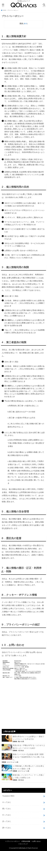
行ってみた (6, 815)
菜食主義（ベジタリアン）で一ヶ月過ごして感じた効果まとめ (28, 776)
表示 (25, 23)
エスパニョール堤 (12, 762)
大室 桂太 (21, 750)
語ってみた (6, 821)
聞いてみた (6, 809)
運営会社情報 (26, 841)
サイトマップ (24, 844)
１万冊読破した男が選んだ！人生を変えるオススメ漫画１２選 (28, 767)
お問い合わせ (37, 841)
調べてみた (6, 828)
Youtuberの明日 (8, 796)
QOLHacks (22, 848)
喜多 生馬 (21, 741)
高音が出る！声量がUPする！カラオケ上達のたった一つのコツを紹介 (29, 746)
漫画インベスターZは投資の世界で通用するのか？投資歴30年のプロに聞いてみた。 (28, 757)
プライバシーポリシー (13, 841)
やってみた (6, 802)
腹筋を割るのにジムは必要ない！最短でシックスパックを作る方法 (28, 737)
